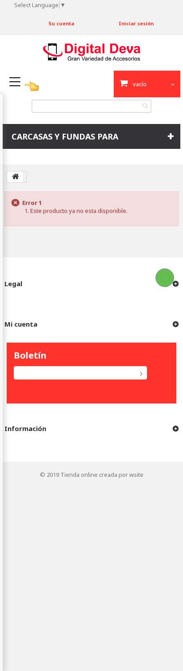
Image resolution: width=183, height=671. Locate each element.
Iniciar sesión (136, 23)
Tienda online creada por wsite (101, 475)
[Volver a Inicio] (15, 177)
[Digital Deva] (92, 52)
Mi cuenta (20, 324)
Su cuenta (61, 23)
